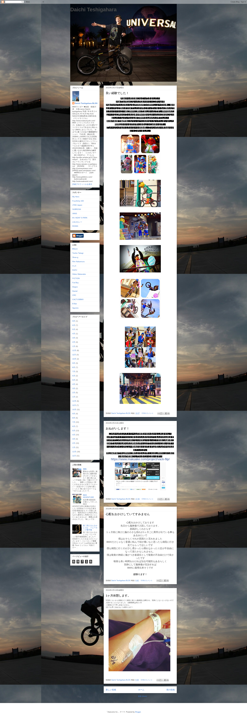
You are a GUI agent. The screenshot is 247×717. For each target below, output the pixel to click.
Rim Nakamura (78, 261)
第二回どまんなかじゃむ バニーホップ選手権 (90, 527)
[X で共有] (163, 413)
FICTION (76, 278)
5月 (73, 329)
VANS (74, 213)
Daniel (74, 291)
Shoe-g (75, 257)
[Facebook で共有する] (166, 413)
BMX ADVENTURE (88, 496)
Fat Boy (75, 283)
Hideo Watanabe (79, 274)
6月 (73, 325)
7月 (73, 371)
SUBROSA (76, 209)
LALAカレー (77, 222)
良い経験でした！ (117, 93)
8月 (73, 367)
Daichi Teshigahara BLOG (86, 103)
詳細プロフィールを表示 (82, 184)
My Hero (75, 197)
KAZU (74, 270)
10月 (74, 359)
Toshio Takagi (77, 253)
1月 (73, 346)
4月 (73, 334)
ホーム (141, 690)
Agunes (75, 308)
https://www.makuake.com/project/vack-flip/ (140, 459)
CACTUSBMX (77, 299)
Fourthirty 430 (78, 201)
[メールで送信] (158, 413)
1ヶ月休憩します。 (118, 595)
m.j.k (74, 266)
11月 (74, 355)
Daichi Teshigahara (93, 9)
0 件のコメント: (148, 413)
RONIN (75, 226)
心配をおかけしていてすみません (128, 514)
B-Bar (74, 304)
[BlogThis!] (161, 413)
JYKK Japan (77, 205)
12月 (74, 350)
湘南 (85, 469)
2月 (73, 342)
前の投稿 (170, 690)
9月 (73, 321)
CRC (74, 295)
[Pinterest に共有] (168, 413)
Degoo (75, 287)
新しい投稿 (111, 690)
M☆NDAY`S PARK (79, 218)
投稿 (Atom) (142, 696)
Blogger (138, 712)
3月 (73, 338)
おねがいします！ (117, 428)
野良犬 (75, 249)
